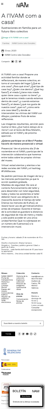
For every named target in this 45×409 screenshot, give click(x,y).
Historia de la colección (21, 277)
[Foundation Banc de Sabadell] (6, 373)
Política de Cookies (7, 404)
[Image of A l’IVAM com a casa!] (14, 37)
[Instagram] (31, 334)
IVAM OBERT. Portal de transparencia (7, 278)
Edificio (4, 295)
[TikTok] (35, 334)
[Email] (12, 61)
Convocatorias (7, 293)
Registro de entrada (7, 400)
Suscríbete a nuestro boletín (15, 323)
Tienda (8, 334)
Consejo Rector (4, 286)
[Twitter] (20, 61)
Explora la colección (20, 281)
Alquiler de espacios (5, 298)
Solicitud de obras (21, 288)
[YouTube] (27, 334)
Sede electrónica (6, 301)
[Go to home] (12, 351)
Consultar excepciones (36, 308)
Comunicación (22, 299)
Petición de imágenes (21, 285)
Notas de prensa (20, 302)
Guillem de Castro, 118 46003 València (35, 284)
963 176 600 (36, 279)
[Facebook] (16, 61)
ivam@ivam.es (37, 276)
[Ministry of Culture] (22, 364)
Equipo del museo (5, 290)
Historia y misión (5, 283)
